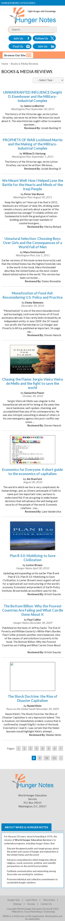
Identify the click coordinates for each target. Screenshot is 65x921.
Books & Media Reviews (24, 63)
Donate (31, 904)
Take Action (49, 900)
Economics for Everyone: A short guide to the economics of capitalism (32, 471)
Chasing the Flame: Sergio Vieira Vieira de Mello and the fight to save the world (32, 383)
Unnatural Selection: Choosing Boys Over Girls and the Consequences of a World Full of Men (32, 242)
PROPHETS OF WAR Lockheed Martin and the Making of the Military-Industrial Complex (33, 144)
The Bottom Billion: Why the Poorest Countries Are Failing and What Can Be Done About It (32, 610)
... (35, 124)
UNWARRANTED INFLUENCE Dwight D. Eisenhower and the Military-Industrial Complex (32, 96)
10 (46, 758)
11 (54, 758)
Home (4, 63)
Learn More (31, 900)
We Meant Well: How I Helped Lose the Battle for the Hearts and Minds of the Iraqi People (32, 184)
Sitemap (17, 904)
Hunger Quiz (13, 900)
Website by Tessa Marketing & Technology (33, 911)
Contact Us (46, 904)
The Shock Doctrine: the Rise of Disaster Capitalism (32, 698)
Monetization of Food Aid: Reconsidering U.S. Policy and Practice (32, 295)
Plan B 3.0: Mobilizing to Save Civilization (32, 558)
